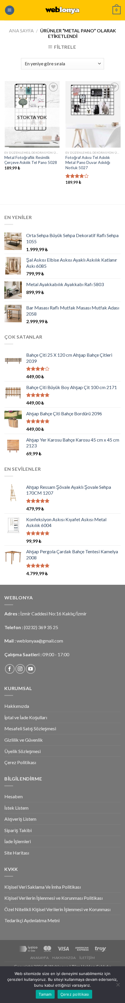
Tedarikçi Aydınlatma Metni (32, 920)
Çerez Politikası (20, 762)
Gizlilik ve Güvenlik (23, 740)
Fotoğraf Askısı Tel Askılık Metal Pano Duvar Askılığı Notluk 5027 (87, 162)
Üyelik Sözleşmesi (22, 751)
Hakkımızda (16, 706)
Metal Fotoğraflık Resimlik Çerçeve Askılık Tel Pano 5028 (30, 160)
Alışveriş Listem (20, 819)
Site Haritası (16, 852)
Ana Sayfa (21, 30)
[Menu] (9, 10)
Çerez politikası (74, 994)
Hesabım (13, 796)
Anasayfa (39, 957)
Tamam (45, 994)
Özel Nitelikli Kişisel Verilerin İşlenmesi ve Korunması (57, 909)
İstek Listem (16, 808)
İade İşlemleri (17, 841)
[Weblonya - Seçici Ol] (62, 10)
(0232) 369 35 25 (41, 627)
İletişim (87, 957)
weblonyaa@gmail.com (40, 640)
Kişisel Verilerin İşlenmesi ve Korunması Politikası (53, 898)
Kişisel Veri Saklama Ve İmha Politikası (42, 887)
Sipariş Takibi (18, 830)
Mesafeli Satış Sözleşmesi (30, 728)
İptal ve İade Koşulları (25, 717)
